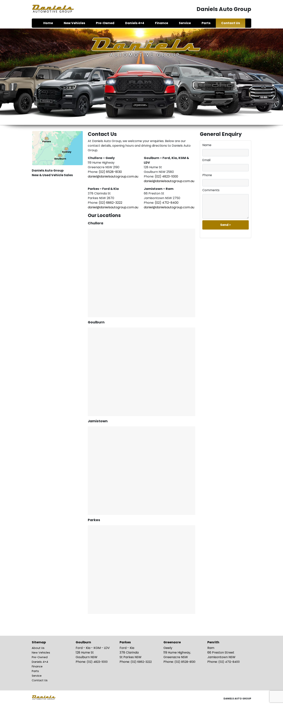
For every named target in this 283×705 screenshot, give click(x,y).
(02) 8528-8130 (110, 172)
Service (37, 676)
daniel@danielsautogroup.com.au (113, 176)
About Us (38, 648)
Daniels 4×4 (40, 662)
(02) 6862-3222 (110, 202)
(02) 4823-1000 (166, 176)
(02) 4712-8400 (166, 202)
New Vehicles (41, 653)
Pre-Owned (40, 657)
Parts (35, 671)
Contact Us (40, 680)
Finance (37, 666)
